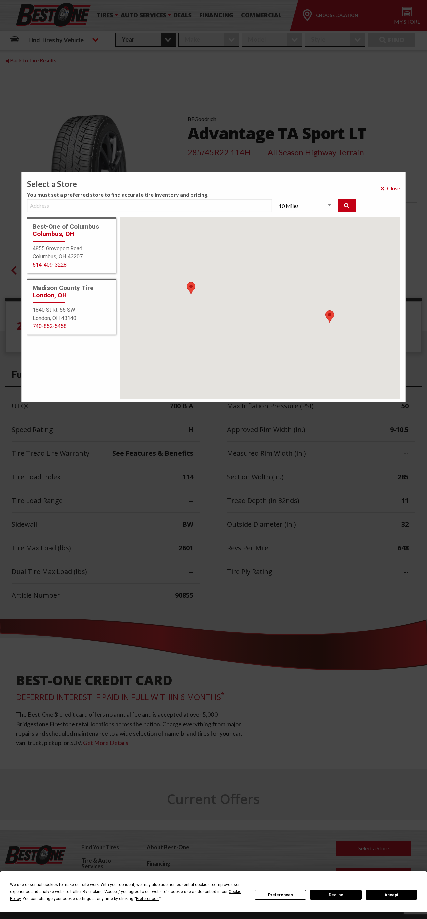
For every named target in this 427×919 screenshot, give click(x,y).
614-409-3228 (50, 265)
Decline (336, 895)
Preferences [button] (147, 898)
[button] (329, 316)
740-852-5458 (50, 326)
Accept (391, 895)
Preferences (280, 895)
